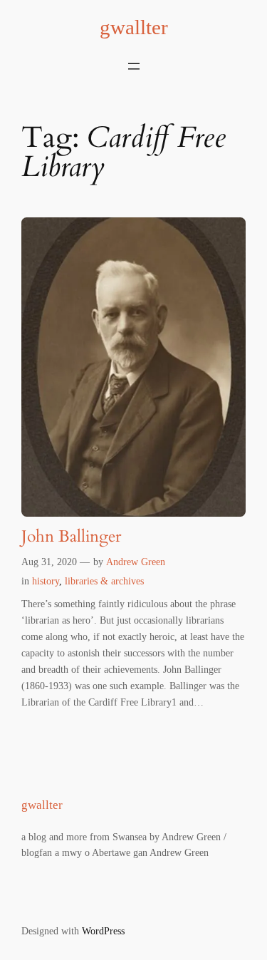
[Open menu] (133, 66)
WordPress (103, 930)
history (45, 581)
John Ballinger (71, 537)
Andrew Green (135, 561)
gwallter (134, 27)
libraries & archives (104, 581)
